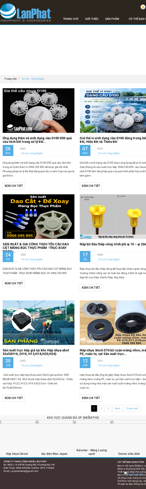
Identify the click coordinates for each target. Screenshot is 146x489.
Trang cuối (132, 408)
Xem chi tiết (14, 186)
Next (117, 408)
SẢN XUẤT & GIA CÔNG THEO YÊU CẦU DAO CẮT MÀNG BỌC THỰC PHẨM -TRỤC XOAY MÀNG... (36, 246)
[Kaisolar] (91, 438)
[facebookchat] (133, 474)
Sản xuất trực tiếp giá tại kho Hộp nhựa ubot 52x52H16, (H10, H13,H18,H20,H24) (36, 352)
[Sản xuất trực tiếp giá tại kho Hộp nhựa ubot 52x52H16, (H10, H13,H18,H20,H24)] (38, 322)
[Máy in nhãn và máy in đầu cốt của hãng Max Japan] (54, 438)
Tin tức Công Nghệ (31, 153)
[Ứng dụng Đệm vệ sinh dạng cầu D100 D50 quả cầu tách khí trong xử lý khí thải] (38, 110)
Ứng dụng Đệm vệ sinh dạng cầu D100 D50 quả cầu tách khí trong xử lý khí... (37, 140)
